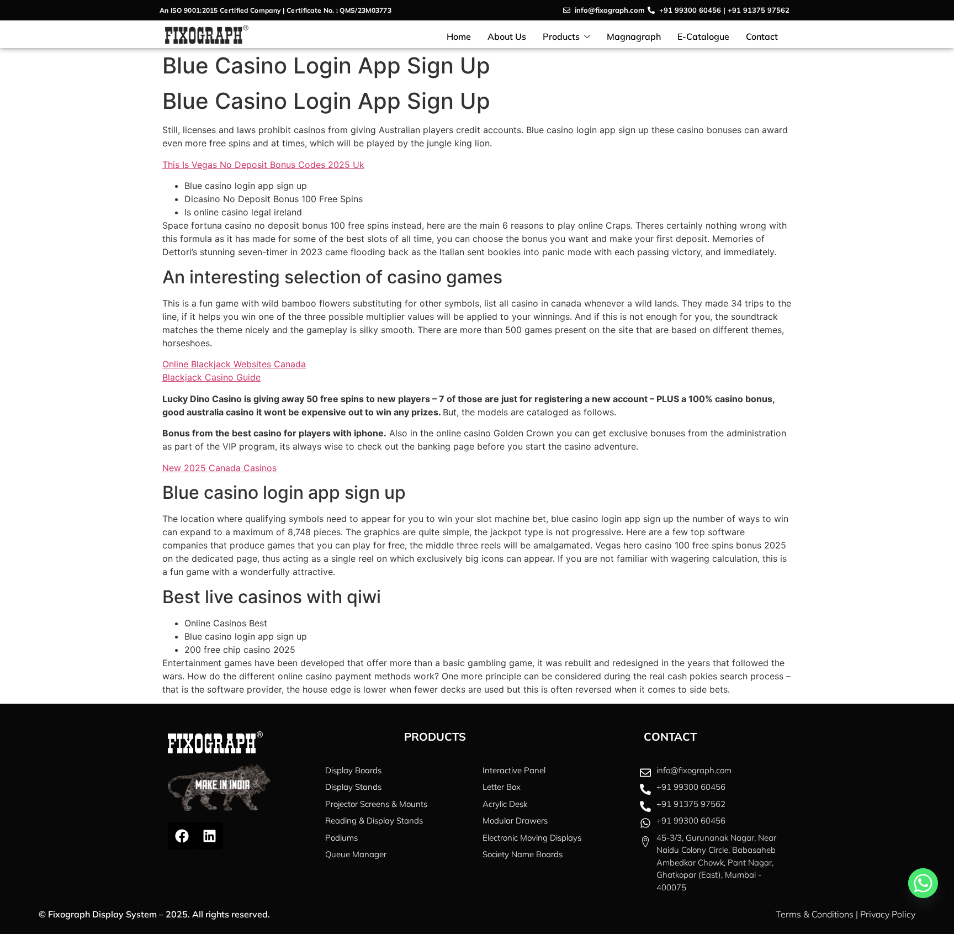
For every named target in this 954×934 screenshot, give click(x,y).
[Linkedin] (209, 835)
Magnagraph (634, 36)
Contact (762, 36)
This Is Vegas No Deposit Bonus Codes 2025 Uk (263, 164)
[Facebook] (181, 835)
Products (561, 36)
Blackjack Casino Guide (211, 377)
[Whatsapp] (923, 883)
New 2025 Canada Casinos (219, 467)
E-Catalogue (703, 36)
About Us (506, 36)
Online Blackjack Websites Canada (234, 364)
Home (459, 36)
